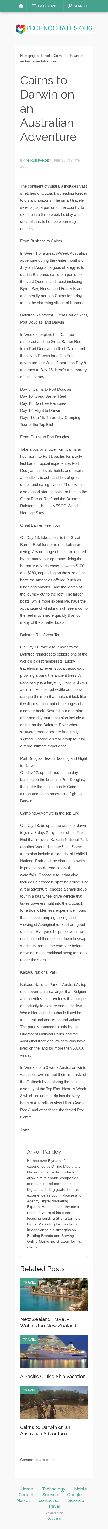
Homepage (28, 56)
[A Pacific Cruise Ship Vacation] (54, 1367)
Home (27, 1489)
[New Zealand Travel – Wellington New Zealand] (54, 1310)
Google (74, 1494)
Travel (45, 56)
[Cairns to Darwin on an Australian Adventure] (54, 1418)
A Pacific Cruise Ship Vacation (52, 1376)
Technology (53, 1489)
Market (23, 1500)
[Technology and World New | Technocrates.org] (54, 33)
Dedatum (54, 1518)
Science (50, 1494)
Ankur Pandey (38, 160)
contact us (49, 1500)
